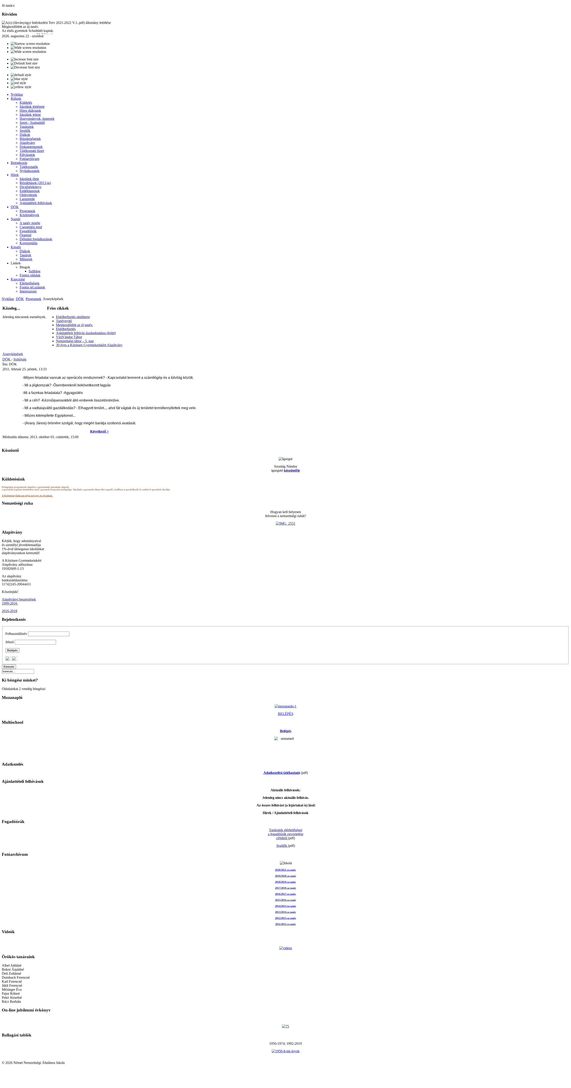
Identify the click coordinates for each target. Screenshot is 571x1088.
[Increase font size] (25, 59)
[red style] (18, 83)
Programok (33, 299)
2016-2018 (9, 611)
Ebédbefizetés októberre (73, 317)
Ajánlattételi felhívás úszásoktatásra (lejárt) (86, 333)
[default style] (21, 75)
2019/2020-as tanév (285, 876)
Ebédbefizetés (66, 329)
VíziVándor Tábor (69, 337)
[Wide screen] (28, 48)
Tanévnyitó (64, 321)
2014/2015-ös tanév (285, 906)
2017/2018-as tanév (285, 888)
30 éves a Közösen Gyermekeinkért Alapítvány (89, 345)
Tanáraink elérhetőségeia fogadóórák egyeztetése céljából (285, 834)
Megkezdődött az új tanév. (74, 325)
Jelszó (9, 642)
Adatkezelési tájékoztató (281, 773)
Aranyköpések (12, 354)
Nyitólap (8, 299)
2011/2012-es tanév (285, 924)
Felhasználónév (16, 634)
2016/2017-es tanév (285, 894)
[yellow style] (21, 87)
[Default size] (24, 63)
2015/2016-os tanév (285, 900)
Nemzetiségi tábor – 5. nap (75, 341)
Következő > (99, 431)
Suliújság (19, 359)
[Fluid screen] (28, 52)
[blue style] (19, 79)
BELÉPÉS (285, 714)
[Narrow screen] (30, 44)
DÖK (20, 299)
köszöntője (292, 470)
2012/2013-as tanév (285, 918)
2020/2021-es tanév (285, 870)
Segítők (282, 846)
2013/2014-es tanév (285, 912)
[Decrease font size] (25, 67)
